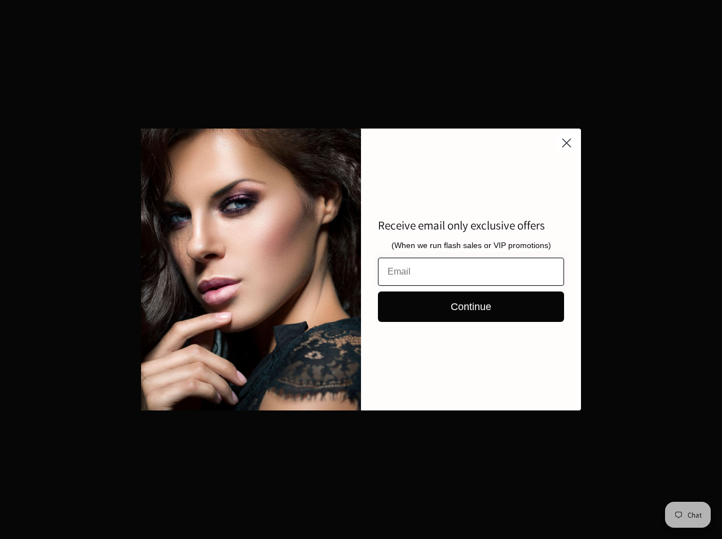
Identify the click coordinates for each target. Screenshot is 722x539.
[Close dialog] (566, 143)
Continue (471, 306)
